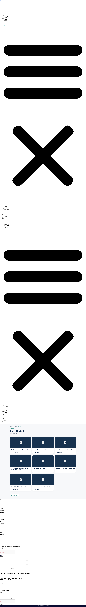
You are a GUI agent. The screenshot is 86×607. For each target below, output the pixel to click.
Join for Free (2, 423)
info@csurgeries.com (2, 512)
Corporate (5, 19)
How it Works (6, 17)
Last (22, 598)
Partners (3, 18)
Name (1, 560)
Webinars (5, 14)
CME (3, 25)
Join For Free (4, 420)
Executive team (6, 209)
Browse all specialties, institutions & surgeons (42, 605)
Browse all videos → (14, 495)
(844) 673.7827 (2, 519)
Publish (3, 15)
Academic (5, 20)
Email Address (13, 560)
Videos (3, 13)
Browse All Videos (2, 523)
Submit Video (6, 16)
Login (3, 217)
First (11, 598)
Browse (14, 426)
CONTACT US (2, 541)
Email (1, 592)
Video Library (6, 201)
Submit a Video (6, 219)
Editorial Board (6, 22)
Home (11, 426)
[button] (43, 113)
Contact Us (6, 24)
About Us (3, 21)
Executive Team (6, 224)
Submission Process (2, 525)
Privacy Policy (2, 530)
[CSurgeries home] (24, 0)
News (5, 23)
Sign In (3, 230)
